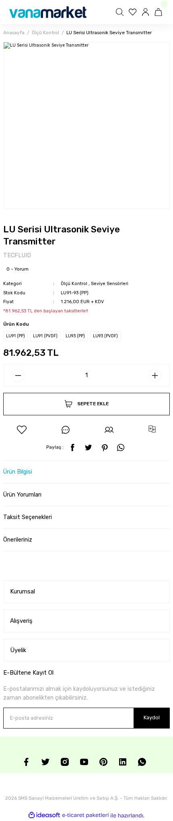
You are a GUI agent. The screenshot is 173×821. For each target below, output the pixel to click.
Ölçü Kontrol (74, 283)
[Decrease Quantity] (18, 375)
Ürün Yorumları (22, 494)
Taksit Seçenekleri (27, 517)
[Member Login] (146, 12)
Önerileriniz (17, 539)
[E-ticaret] (85, 816)
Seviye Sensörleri (109, 283)
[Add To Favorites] (22, 430)
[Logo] (48, 12)
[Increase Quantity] (154, 375)
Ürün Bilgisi (17, 471)
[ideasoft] (44, 815)
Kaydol (152, 717)
